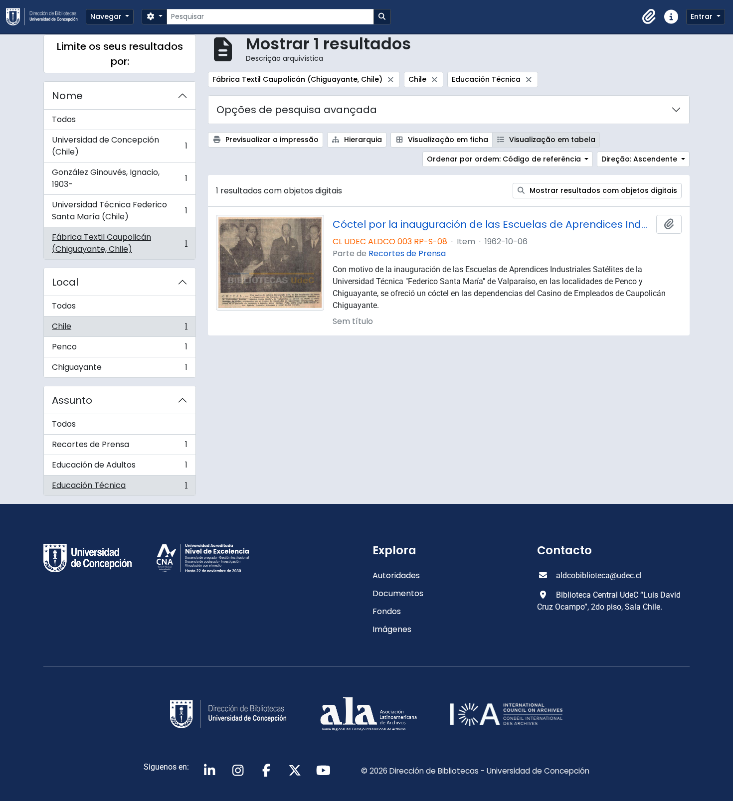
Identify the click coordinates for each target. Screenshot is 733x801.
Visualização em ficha (447, 140)
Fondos (386, 611)
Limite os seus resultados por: (120, 53)
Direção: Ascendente (640, 159)
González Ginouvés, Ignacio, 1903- (119, 178)
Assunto (72, 400)
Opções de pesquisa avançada (296, 110)
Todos (64, 119)
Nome (67, 96)
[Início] (46, 16)
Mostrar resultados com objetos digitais (602, 190)
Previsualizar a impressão (271, 140)
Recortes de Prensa (119, 447)
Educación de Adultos (119, 467)
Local (65, 282)
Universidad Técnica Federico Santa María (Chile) (119, 210)
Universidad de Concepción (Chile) (119, 146)
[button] (649, 17)
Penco (119, 349)
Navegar (107, 16)
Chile (119, 328)
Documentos (397, 593)
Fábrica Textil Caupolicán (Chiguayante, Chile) (119, 243)
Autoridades (396, 575)
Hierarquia (362, 140)
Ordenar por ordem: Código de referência (505, 159)
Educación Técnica (119, 487)
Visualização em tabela (551, 140)
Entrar (703, 16)
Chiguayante (119, 369)
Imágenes (391, 629)
